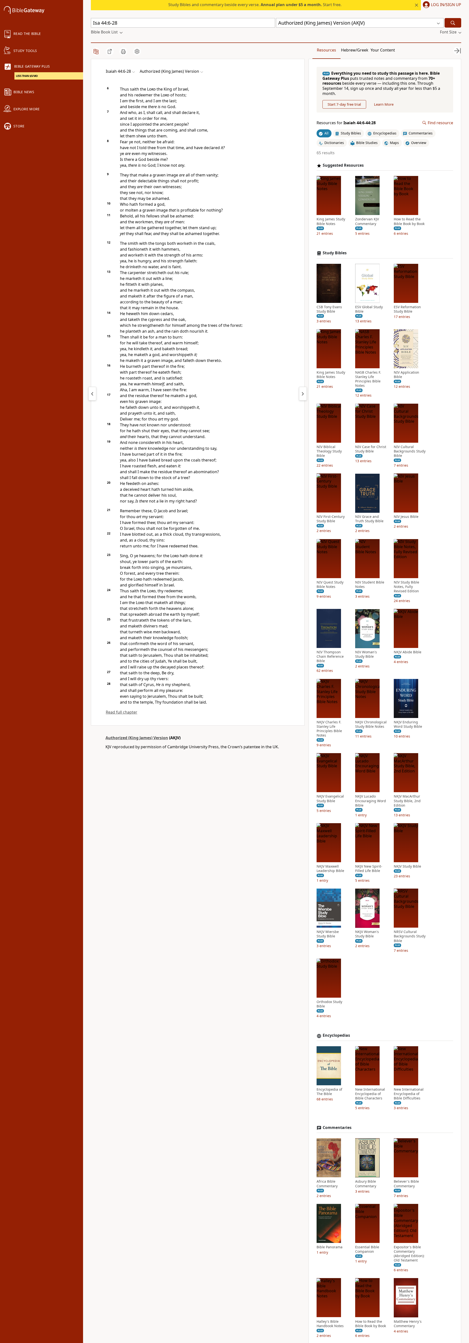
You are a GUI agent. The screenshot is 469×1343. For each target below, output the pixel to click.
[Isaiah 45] (303, 393)
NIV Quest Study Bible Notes (330, 584)
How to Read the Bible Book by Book (409, 221)
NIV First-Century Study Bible (331, 519)
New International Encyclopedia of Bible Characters (370, 1093)
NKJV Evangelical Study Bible (330, 798)
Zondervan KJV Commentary (367, 221)
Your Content (383, 50)
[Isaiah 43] (92, 393)
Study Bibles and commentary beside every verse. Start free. (254, 4)
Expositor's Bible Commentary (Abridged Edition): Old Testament (409, 1254)
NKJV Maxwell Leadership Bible (330, 868)
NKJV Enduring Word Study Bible (408, 724)
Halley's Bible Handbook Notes (330, 1323)
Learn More (384, 104)
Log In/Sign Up (446, 4)
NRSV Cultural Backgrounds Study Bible (410, 936)
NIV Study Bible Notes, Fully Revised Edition (406, 586)
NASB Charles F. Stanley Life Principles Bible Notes (368, 379)
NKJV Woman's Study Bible (367, 934)
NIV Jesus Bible (406, 517)
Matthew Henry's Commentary (408, 1323)
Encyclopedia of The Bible (329, 1091)
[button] (441, 5)
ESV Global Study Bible (369, 309)
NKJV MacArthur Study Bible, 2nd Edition (407, 801)
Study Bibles (335, 253)
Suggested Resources (343, 165)
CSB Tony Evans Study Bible (329, 309)
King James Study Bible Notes (331, 221)
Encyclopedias (336, 1035)
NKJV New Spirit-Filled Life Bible (368, 868)
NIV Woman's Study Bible (366, 654)
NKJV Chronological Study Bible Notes (371, 724)
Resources (326, 50)
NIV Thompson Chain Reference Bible (330, 656)
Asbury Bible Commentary (365, 1183)
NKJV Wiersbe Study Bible (328, 934)
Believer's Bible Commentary (406, 1183)
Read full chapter (121, 712)
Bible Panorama (329, 1247)
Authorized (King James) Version (137, 737)
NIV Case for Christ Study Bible (370, 449)
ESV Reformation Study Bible (407, 309)
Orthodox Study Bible (329, 1004)
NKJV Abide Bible (407, 652)
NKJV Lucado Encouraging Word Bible (370, 801)
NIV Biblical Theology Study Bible (329, 451)
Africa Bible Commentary (327, 1183)
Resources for (346, 122)
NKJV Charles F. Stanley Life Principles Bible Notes (329, 729)
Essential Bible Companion (367, 1249)
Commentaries (337, 1127)
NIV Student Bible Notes (369, 584)
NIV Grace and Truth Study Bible (369, 519)
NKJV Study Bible (407, 866)
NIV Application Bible (406, 374)
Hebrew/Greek (354, 50)
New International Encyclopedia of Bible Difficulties (409, 1093)
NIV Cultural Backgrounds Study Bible (410, 451)
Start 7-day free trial (344, 104)
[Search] (453, 23)
